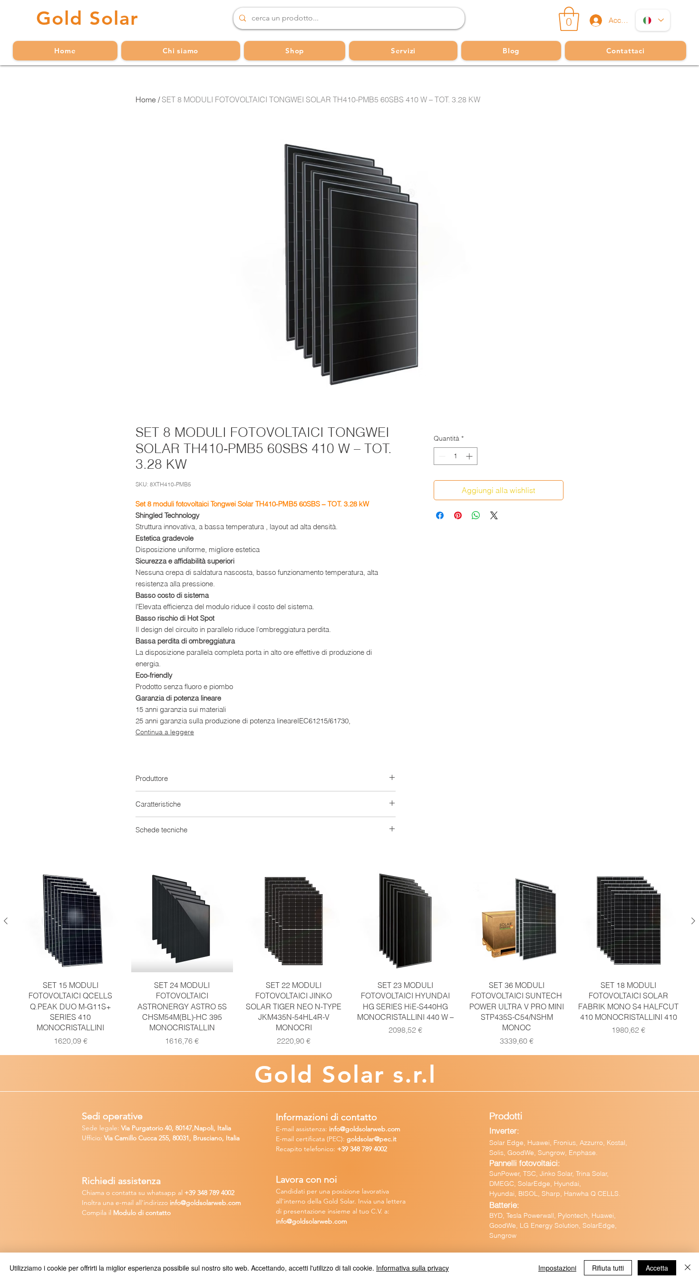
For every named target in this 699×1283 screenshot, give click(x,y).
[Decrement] (441, 456)
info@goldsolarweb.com (311, 1221)
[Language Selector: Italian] (653, 20)
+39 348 (349, 1149)
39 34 (196, 1192)
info (334, 1129)
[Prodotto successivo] (693, 921)
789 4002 (374, 1149)
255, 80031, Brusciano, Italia (198, 1138)
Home (146, 99)
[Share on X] (494, 515)
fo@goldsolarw (196, 1202)
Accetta (657, 1268)
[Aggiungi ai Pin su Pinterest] (458, 515)
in (172, 1202)
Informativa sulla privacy (412, 1268)
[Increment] (470, 456)
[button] (569, 19)
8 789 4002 (219, 1192)
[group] (349, 958)
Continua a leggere (165, 732)
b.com (231, 1202)
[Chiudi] (687, 1267)
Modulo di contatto (142, 1212)
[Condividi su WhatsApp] (476, 515)
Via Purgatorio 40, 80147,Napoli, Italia (176, 1128)
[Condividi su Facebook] (440, 515)
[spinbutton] (455, 456)
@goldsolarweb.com (370, 1129)
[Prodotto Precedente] (5, 921)
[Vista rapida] (70, 921)
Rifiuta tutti (608, 1268)
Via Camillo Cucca (130, 1138)
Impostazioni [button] (557, 1268)
